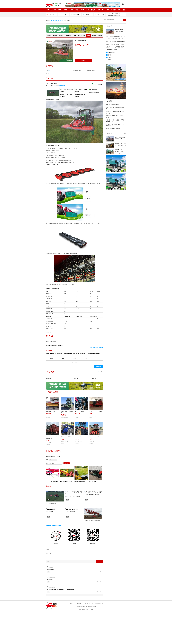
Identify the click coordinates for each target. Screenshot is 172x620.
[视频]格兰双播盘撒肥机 (94, 92)
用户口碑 (53, 10)
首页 (48, 10)
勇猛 (119, 22)
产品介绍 (49, 35)
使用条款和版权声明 (99, 603)
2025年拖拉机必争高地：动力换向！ (114, 39)
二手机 (64, 14)
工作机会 (79, 603)
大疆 (111, 22)
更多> (125, 133)
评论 (99, 561)
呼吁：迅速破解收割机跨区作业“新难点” (115, 41)
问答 (108, 10)
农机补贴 (55, 35)
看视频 (88, 35)
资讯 (99, 10)
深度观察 (113, 10)
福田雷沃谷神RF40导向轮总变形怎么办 (115, 129)
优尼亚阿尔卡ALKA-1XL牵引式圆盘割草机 (55, 481)
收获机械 (55, 20)
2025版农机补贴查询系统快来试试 (114, 13)
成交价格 (61, 35)
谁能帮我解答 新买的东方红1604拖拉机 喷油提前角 (115, 112)
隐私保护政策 (87, 603)
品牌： (47, 459)
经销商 (76, 10)
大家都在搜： (106, 22)
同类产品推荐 (81, 35)
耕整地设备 (111, 59)
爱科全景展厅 (76, 14)
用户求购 (93, 10)
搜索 (66, 463)
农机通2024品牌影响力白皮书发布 (114, 15)
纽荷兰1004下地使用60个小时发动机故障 (115, 108)
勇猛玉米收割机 (123, 22)
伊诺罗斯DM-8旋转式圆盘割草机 (67, 481)
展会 (103, 10)
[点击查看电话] (62, 85)
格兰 (49, 70)
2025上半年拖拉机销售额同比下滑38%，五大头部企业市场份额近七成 (122, 36)
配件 (124, 10)
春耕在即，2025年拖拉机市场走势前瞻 (115, 47)
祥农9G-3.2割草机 (92, 481)
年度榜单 (88, 14)
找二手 (82, 10)
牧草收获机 (60, 20)
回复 (48, 571)
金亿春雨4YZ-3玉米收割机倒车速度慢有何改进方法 (115, 120)
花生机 (117, 22)
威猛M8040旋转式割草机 (79, 481)
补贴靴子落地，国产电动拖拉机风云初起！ (116, 44)
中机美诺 (114, 22)
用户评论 (94, 35)
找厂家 (71, 10)
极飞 (109, 22)
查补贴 (59, 10)
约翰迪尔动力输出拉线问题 (112, 104)
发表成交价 (98, 366)
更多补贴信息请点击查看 (96, 347)
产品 (51, 20)
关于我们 (71, 603)
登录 (123, 3)
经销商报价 (68, 35)
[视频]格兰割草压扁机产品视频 (52, 99)
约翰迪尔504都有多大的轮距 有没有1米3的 (115, 116)
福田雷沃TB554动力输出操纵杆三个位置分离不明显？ (115, 125)
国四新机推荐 (100, 14)
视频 (87, 10)
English (123, 4)
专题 (119, 10)
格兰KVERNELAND (54, 85)
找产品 (65, 10)
